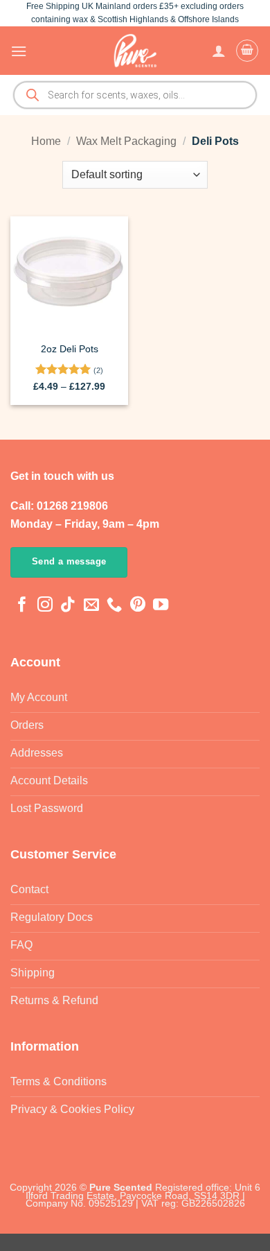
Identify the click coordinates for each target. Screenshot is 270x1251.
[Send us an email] (91, 605)
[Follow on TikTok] (67, 605)
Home (46, 141)
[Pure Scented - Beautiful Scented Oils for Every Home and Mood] (135, 50)
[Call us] (114, 605)
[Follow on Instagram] (45, 605)
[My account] (219, 50)
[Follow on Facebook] (22, 605)
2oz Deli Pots (69, 349)
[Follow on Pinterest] (137, 605)
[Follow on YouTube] (160, 605)
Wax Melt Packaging (126, 141)
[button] (18, 51)
